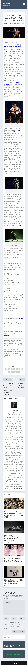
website (18, 326)
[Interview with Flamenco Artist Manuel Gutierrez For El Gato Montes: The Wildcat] (14, 503)
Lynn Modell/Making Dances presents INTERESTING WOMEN (13, 560)
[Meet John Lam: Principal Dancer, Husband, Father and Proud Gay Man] (14, 527)
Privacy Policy (7, 626)
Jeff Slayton (10, 23)
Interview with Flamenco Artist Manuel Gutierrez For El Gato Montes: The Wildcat (14, 514)
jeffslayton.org (18, 488)
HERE (20, 225)
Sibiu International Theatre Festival (12, 132)
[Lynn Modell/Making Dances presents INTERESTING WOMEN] (14, 550)
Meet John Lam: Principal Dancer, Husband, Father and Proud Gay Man (12, 537)
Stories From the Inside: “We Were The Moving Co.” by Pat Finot (13, 581)
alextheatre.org (9, 303)
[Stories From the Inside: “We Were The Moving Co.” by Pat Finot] (14, 572)
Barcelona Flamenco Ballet (13, 46)
